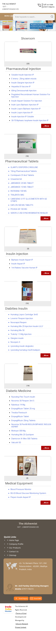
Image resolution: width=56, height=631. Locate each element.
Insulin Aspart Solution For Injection (26, 101)
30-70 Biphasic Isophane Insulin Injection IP (29, 120)
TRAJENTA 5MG (17, 195)
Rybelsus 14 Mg (18, 405)
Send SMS (37, 598)
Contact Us (13, 551)
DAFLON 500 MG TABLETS (22, 205)
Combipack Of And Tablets (22, 175)
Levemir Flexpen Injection (22, 318)
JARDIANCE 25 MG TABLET (22, 183)
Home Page (14, 540)
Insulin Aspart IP (18, 264)
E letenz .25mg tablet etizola (23, 79)
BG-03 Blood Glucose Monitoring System (28, 493)
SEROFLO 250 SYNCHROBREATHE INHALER (29, 213)
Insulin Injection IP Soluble (22, 116)
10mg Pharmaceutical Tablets (24, 171)
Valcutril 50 (16, 442)
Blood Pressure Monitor (21, 489)
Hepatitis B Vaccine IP (21, 86)
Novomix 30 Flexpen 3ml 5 (22, 401)
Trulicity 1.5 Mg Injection (21, 334)
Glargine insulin (17, 338)
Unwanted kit (16, 179)
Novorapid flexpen (19, 322)
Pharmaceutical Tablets (21, 161)
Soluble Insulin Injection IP (22, 75)
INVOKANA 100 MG (19, 191)
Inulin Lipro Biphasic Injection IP (25, 105)
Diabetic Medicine (18, 391)
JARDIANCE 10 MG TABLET (22, 187)
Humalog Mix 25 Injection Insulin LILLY (27, 326)
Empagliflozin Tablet (20, 416)
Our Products (15, 548)
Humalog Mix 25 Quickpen (22, 434)
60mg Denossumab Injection (23, 90)
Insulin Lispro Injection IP (22, 112)
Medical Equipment (19, 483)
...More (46, 126)
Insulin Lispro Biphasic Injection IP (26, 109)
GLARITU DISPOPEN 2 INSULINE (24, 167)
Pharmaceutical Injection (23, 69)
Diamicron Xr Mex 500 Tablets (24, 438)
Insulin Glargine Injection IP (22, 83)
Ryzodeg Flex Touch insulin (23, 397)
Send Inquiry (23, 598)
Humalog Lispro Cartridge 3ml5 (24, 314)
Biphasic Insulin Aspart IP (22, 260)
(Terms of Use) (21, 613)
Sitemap (12, 555)
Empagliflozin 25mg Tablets (23, 420)
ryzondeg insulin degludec (22, 346)
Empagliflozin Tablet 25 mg (23, 408)
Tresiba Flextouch (19, 412)
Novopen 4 (15, 342)
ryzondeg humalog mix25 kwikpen (25, 350)
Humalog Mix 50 (17, 330)
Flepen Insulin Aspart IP (21, 497)
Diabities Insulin (16, 308)
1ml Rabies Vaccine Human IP (24, 268)
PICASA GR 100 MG (19, 209)
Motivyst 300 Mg (18, 431)
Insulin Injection (17, 254)
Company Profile (16, 544)
